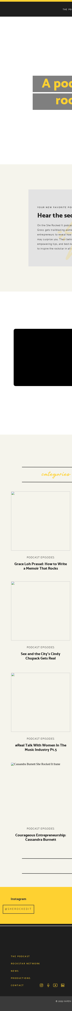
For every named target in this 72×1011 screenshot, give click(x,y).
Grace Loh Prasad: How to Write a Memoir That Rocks (40, 566)
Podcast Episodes (40, 557)
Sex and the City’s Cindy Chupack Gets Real (40, 656)
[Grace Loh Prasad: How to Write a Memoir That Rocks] (40, 521)
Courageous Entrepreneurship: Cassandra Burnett (40, 837)
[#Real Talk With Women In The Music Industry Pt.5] (40, 702)
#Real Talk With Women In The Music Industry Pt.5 (40, 747)
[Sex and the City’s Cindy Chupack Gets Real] (40, 610)
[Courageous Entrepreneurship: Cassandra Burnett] (40, 792)
